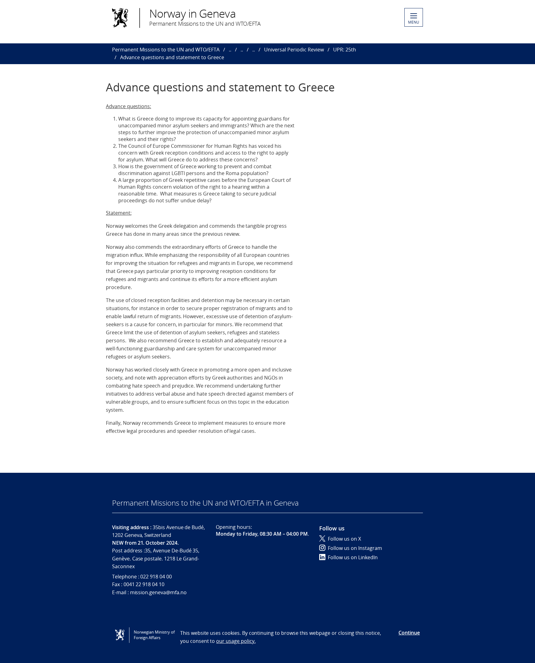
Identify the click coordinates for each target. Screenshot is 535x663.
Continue (409, 632)
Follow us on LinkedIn (353, 557)
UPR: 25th (344, 49)
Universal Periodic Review (294, 49)
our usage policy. (235, 641)
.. (230, 49)
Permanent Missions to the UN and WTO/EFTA (166, 49)
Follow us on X (344, 538)
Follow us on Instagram (355, 548)
